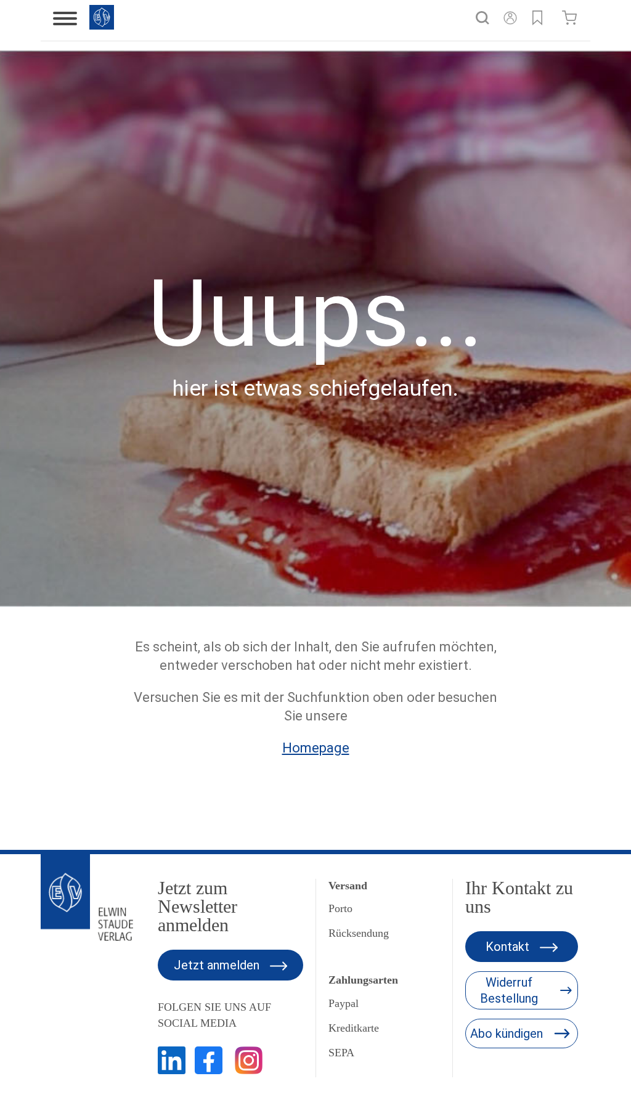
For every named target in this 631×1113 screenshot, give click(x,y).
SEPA (341, 1052)
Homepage (315, 748)
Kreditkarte (353, 1028)
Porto (340, 908)
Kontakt (509, 946)
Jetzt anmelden (218, 965)
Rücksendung (358, 933)
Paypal (343, 1003)
